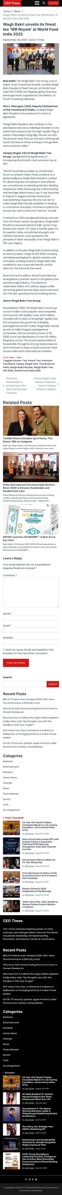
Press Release (11, 793)
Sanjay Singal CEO (27, 363)
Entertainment (11, 766)
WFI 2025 (8, 370)
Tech (6, 804)
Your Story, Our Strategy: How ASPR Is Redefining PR (37, 1127)
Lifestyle (7, 782)
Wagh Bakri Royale (21, 367)
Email (7, 625)
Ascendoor (51, 1187)
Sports (6, 799)
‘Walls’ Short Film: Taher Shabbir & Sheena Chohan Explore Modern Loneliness (40, 904)
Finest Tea (34, 360)
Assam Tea (20, 360)
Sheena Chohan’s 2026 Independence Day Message (36, 889)
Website (8, 637)
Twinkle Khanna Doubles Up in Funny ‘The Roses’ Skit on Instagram (28, 440)
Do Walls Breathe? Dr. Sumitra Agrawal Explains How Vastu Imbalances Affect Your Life (37, 1096)
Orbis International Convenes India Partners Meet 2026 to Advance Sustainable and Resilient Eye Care (29, 488)
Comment (10, 575)
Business (8, 761)
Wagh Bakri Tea (43, 367)
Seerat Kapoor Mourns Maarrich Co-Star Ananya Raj (38, 861)
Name (7, 613)
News (19, 357)
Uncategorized (11, 809)
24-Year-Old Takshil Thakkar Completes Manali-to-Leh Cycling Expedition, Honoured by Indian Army (39, 826)
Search (7, 677)
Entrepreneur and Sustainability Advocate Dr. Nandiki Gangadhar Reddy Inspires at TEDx (39, 1142)
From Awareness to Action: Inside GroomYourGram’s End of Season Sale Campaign (39, 875)
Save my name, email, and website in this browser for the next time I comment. (28, 651)
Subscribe (53, 3)
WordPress (37, 1190)
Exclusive (8, 772)
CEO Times (12, 3)
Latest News (8, 357)
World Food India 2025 (27, 370)
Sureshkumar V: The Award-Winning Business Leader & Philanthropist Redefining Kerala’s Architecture (39, 1112)
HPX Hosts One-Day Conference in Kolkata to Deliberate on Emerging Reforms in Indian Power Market (29, 734)
